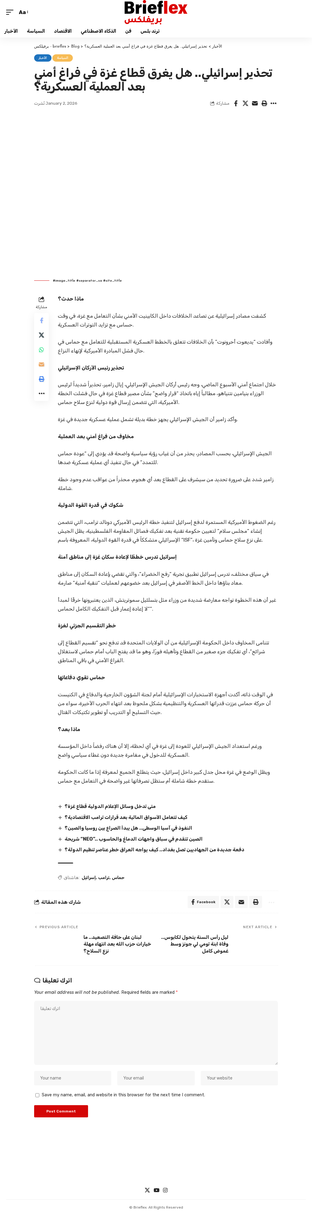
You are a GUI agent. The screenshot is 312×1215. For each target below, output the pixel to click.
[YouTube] (156, 1190)
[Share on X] (245, 103)
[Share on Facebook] (236, 103)
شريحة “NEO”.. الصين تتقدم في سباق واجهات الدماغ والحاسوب (134, 839)
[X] (147, 1190)
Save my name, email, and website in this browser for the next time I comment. (123, 1095)
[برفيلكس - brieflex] (156, 12)
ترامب (103, 877)
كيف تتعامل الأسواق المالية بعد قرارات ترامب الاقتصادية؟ (126, 817)
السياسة (62, 58)
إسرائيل (89, 877)
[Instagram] (165, 1190)
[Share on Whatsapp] (41, 349)
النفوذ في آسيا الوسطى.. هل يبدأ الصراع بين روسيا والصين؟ (128, 828)
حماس (118, 877)
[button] (11, 12)
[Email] (254, 103)
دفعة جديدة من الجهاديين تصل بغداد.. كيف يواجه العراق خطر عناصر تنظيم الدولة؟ (154, 850)
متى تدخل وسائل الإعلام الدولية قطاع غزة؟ (110, 806)
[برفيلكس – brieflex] (156, 1167)
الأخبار (43, 58)
